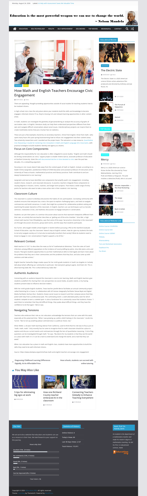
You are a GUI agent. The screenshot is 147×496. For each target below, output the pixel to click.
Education (23, 29)
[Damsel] (106, 119)
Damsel (117, 117)
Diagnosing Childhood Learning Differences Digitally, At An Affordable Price (32, 362)
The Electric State (111, 70)
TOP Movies (93, 29)
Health (51, 29)
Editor (27, 100)
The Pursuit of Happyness (120, 106)
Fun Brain (102, 251)
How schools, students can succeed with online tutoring (76, 362)
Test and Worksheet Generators (110, 244)
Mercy (104, 159)
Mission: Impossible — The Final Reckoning (123, 186)
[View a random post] (132, 28)
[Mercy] (117, 142)
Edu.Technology (38, 29)
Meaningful (106, 29)
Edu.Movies (80, 29)
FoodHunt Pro (104, 248)
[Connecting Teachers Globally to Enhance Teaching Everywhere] (83, 376)
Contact (117, 29)
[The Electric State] (117, 52)
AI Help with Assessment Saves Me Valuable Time (56, 3)
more (121, 448)
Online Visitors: (68, 433)
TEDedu (102, 237)
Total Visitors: (67, 446)
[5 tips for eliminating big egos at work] (25, 376)
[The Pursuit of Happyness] (106, 107)
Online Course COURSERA (108, 226)
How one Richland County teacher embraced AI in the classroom (52, 396)
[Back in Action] (106, 210)
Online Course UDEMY (107, 233)
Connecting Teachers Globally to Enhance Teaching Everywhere (82, 395)
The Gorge (118, 198)
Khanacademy (104, 240)
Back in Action (120, 209)
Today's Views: (67, 437)
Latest (26, 85)
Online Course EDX (106, 230)
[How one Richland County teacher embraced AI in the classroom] (54, 376)
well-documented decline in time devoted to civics (56, 159)
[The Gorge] (106, 199)
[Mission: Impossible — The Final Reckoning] (106, 188)
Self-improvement (65, 29)
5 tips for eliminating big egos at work (24, 393)
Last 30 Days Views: (69, 442)
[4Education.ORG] (14, 28)
